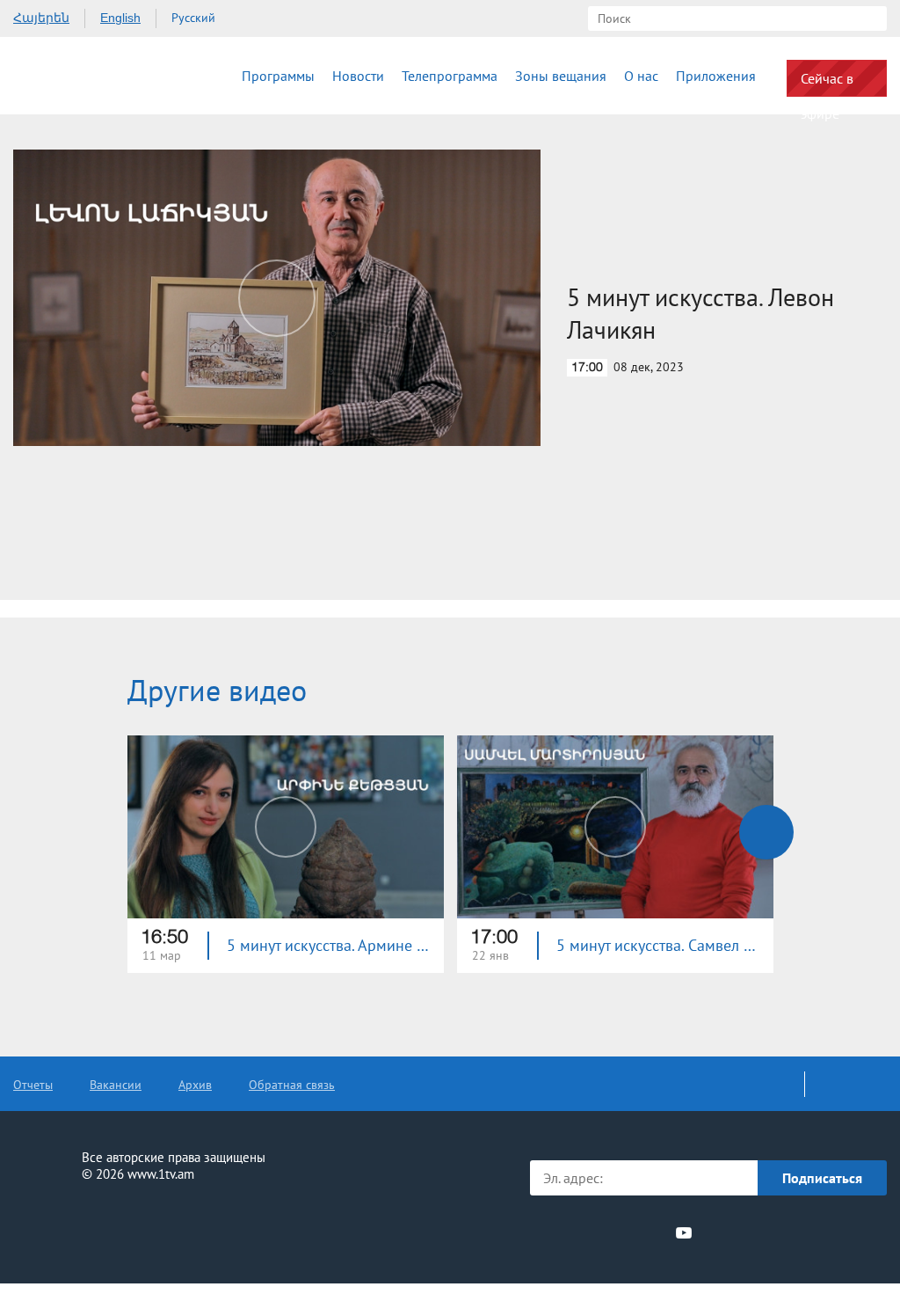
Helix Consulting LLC (88, 1229)
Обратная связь (292, 1085)
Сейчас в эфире (827, 83)
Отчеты (33, 1085)
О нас (641, 75)
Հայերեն (41, 18)
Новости (358, 75)
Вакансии (116, 1085)
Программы (278, 75)
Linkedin (619, 1232)
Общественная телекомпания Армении (87, 76)
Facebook (559, 1232)
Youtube (684, 1232)
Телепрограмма (449, 75)
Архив (195, 1085)
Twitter (587, 1232)
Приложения (716, 75)
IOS (751, 1233)
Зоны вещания (560, 75)
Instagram (652, 1232)
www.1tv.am (160, 1174)
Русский (193, 18)
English (120, 18)
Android (845, 1233)
